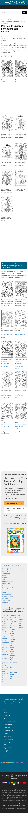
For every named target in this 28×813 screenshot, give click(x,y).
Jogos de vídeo (6, 600)
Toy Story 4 (13, 660)
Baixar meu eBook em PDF (14, 503)
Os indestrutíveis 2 (13, 625)
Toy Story (12, 655)
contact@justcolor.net (20, 805)
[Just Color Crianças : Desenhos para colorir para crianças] (14, 2)
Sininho (12, 647)
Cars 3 (4, 634)
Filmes (4, 590)
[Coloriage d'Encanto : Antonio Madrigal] (21, 186)
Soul (11, 649)
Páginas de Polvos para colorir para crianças (20, 426)
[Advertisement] (14, 99)
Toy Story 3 (13, 658)
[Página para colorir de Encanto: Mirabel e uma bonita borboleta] (21, 131)
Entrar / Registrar (23, 2)
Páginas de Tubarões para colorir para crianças (20, 334)
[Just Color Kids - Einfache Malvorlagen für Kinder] (21, 782)
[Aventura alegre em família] (7, 76)
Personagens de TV (7, 588)
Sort (2, 56)
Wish (19, 623)
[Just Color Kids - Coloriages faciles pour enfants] (9, 782)
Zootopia (20, 625)
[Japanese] (14, 784)
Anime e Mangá (6, 594)
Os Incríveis (13, 621)
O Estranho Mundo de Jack (13, 617)
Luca (3, 676)
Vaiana (12, 670)
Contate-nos (24, 775)
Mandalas (5, 571)
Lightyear (5, 673)
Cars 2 (4, 632)
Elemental (5, 650)
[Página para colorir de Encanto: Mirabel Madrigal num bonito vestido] (7, 212)
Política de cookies (15, 776)
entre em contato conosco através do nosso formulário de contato (14, 803)
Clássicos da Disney (8, 581)
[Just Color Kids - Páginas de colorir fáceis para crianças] (15, 782)
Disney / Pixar (6, 583)
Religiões (5, 602)
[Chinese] (24, 782)
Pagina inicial (4, 18)
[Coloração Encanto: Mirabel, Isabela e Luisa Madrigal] (7, 159)
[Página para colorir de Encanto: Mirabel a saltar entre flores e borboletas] (7, 131)
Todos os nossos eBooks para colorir (15, 510)
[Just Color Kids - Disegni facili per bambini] (18, 782)
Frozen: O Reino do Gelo (5, 669)
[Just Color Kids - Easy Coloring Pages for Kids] (4, 782)
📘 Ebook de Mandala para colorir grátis (12, 762)
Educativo (5, 577)
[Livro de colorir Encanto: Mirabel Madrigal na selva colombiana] (21, 159)
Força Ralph (5, 652)
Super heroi (5, 592)
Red (11, 645)
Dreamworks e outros (8, 585)
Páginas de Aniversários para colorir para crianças (7, 365)
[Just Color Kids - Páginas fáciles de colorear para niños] (12, 782)
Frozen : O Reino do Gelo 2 (5, 663)
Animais (4, 575)
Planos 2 (12, 633)
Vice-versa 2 (13, 672)
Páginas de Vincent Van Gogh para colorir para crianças (20, 305)
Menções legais (6, 776)
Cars (3, 629)
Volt (11, 678)
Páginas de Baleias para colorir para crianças (7, 305)
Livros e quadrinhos (7, 596)
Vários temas (6, 573)
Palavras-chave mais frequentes (13, 775)
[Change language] (26, 2)
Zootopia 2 (21, 627)
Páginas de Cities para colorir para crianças (6, 336)
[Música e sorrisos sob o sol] (21, 76)
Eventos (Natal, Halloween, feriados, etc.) (13, 569)
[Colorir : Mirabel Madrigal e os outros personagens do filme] (7, 186)
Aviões (4, 623)
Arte (3, 579)
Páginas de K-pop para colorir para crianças (20, 395)
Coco (3, 636)
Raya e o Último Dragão (12, 641)
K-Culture (5, 598)
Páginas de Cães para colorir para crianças (6, 426)
